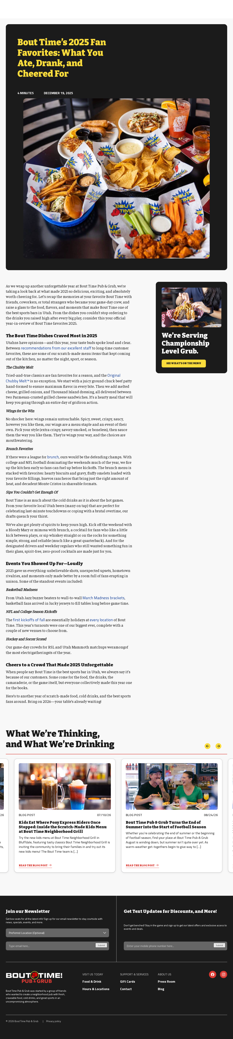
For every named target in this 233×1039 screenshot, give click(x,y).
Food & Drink (91, 981)
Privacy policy (53, 1021)
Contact (126, 988)
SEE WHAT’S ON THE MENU (183, 363)
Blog (161, 988)
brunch (53, 457)
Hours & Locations (95, 988)
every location (101, 620)
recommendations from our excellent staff (56, 348)
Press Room (166, 981)
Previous (207, 746)
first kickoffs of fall (29, 620)
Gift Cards (127, 981)
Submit (101, 945)
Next (218, 746)
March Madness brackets (103, 598)
